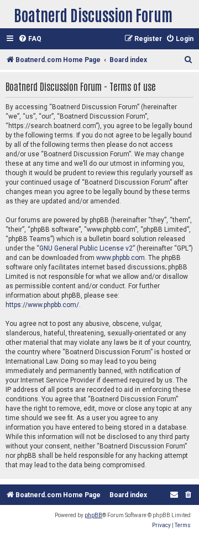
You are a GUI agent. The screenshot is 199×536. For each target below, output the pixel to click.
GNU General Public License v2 (86, 248)
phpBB (93, 515)
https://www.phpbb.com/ (42, 305)
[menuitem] (29, 39)
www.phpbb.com (120, 258)
